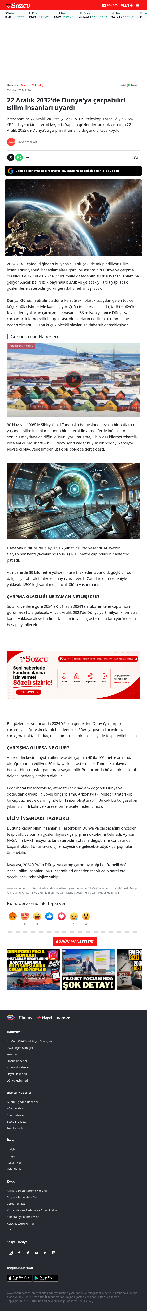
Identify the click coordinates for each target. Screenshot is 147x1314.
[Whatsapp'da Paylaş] (19, 157)
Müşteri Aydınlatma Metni (23, 1197)
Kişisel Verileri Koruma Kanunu (27, 1190)
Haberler (13, 1032)
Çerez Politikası (16, 1203)
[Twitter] (28, 1253)
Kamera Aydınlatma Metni (23, 1217)
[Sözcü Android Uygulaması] (45, 1278)
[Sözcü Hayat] (44, 1017)
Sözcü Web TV (16, 1108)
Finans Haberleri (17, 1061)
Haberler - (13, 85)
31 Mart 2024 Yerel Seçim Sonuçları (29, 1041)
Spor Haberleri (16, 1115)
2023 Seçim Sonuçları (20, 1048)
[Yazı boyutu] (136, 157)
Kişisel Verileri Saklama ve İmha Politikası (33, 1210)
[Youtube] (36, 1253)
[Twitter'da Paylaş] (11, 157)
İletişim (11, 1149)
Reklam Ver (14, 1162)
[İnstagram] (11, 1253)
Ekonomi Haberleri (19, 1067)
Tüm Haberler (15, 1128)
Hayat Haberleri (17, 1074)
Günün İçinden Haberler (22, 1102)
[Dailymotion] (45, 1253)
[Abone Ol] (129, 85)
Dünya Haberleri (17, 1080)
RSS (9, 1230)
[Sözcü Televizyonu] (11, 1017)
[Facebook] (19, 1253)
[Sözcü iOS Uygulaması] (19, 1278)
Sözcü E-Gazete (16, 1121)
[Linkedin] (54, 1253)
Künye (11, 1156)
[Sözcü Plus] (63, 1017)
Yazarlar (12, 1054)
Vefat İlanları (15, 1169)
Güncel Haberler (19, 1093)
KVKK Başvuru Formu (20, 1223)
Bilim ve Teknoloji (32, 85)
